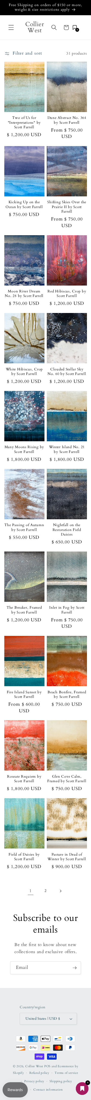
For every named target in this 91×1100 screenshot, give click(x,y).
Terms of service (66, 1073)
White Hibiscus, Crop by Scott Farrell (24, 371)
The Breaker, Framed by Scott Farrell (24, 610)
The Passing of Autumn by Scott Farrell (24, 527)
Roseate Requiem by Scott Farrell (24, 778)
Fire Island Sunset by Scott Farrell (24, 694)
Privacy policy (34, 1081)
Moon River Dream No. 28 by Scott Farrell (24, 293)
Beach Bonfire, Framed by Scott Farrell (67, 694)
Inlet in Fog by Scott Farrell (66, 610)
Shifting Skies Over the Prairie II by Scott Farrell (66, 207)
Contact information (48, 1090)
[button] (11, 27)
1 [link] (30, 891)
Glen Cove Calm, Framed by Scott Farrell (66, 778)
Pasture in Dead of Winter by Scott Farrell (67, 856)
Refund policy (39, 1073)
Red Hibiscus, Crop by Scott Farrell (67, 293)
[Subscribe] (75, 968)
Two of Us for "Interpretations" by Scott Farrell (24, 123)
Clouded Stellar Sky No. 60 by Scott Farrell (67, 371)
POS (47, 1066)
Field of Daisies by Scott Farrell (24, 856)
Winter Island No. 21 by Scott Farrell (67, 449)
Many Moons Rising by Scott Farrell (24, 449)
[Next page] (60, 891)
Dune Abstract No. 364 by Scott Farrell (67, 120)
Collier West (34, 1066)
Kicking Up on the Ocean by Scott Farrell (24, 204)
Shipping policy (61, 1081)
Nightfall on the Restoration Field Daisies (67, 530)
